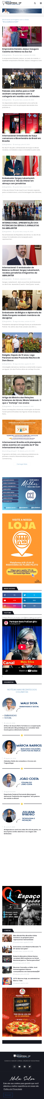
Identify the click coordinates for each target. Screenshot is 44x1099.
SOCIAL (8, 717)
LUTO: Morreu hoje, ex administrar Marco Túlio (26, 980)
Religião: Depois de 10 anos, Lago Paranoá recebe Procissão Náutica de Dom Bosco (21, 358)
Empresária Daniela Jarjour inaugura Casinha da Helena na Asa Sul (20, 50)
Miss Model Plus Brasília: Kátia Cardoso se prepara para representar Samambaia (25, 938)
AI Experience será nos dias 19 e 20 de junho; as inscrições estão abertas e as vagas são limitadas (22, 832)
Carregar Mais (22, 464)
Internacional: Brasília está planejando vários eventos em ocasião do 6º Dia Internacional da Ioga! (21, 445)
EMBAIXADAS (10, 715)
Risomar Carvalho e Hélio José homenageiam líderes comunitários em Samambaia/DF (26, 969)
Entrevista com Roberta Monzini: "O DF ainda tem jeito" (27, 948)
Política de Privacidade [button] (13, 1089)
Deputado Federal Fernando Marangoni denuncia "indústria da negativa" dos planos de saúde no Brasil (22, 796)
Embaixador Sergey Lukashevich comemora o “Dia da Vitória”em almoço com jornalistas (18, 181)
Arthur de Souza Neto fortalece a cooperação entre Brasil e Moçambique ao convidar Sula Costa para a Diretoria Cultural (22, 728)
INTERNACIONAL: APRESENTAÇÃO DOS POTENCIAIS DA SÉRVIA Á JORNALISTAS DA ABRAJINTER (20, 226)
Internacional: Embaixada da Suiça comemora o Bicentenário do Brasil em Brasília (21, 138)
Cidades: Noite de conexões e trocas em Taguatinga (20, 762)
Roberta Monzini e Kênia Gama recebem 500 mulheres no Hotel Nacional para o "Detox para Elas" (26, 958)
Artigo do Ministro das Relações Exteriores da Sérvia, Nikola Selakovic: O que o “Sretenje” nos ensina (21, 400)
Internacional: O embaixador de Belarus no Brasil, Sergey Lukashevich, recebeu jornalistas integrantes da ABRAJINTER (21, 271)
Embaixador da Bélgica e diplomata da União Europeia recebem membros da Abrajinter (21, 315)
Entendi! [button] (8, 1095)
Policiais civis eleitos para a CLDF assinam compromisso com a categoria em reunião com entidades (21, 94)
